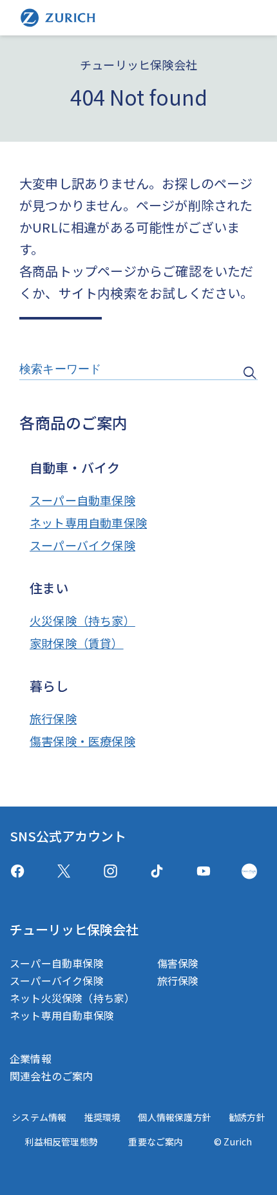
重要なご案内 (155, 1141)
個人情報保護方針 (174, 1117)
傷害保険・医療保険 (82, 740)
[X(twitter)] (64, 871)
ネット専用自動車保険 (88, 522)
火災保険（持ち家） (82, 620)
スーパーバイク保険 (82, 545)
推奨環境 (102, 1117)
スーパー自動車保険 (82, 500)
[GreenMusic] (249, 871)
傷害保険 (178, 963)
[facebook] (17, 871)
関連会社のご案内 (51, 1076)
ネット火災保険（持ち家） (72, 998)
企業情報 (31, 1058)
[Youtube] (203, 871)
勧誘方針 (247, 1117)
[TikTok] (157, 871)
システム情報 (39, 1117)
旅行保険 (53, 718)
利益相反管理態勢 (61, 1141)
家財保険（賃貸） (77, 643)
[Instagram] (110, 871)
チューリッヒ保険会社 (74, 929)
